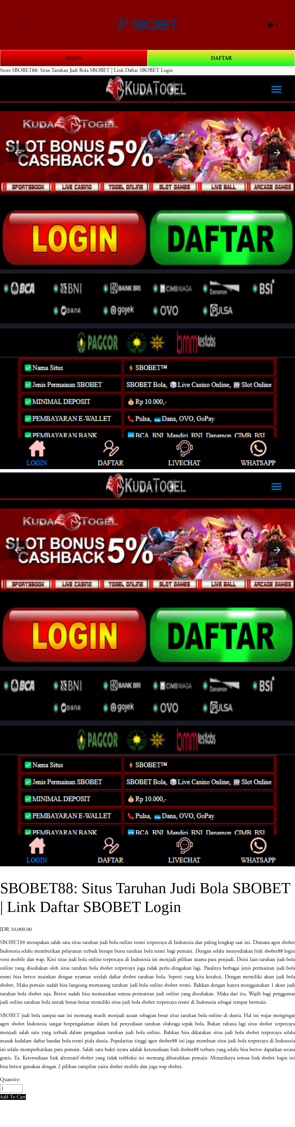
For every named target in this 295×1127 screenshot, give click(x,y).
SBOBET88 (12, 942)
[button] (13, 1097)
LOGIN (73, 58)
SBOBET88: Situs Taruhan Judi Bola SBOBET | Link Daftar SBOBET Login (92, 70)
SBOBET (10, 1015)
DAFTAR (221, 58)
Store (5, 70)
